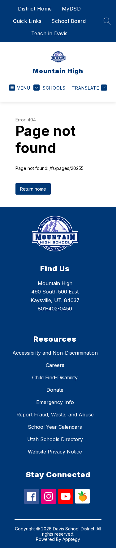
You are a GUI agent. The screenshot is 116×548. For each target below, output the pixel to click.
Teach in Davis (49, 33)
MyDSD (71, 9)
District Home (35, 9)
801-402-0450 (55, 309)
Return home (33, 189)
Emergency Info (55, 402)
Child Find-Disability (55, 377)
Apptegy (71, 539)
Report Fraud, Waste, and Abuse (55, 414)
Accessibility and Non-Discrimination (55, 353)
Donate (54, 390)
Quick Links (27, 21)
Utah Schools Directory (55, 439)
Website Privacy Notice (55, 452)
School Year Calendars (55, 427)
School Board (68, 21)
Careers (55, 365)
